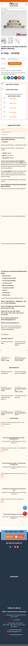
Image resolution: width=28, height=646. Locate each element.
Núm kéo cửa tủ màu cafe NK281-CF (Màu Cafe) (6, 388)
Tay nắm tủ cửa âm (7, 283)
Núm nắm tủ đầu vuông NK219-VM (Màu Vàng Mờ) (20, 412)
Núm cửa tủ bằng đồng (8, 285)
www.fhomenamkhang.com (13, 323)
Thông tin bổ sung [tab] (6, 132)
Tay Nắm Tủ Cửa (13, 8)
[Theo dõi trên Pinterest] (15, 547)
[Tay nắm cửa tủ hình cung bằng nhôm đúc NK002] (21, 348)
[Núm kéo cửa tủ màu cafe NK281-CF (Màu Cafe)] (7, 378)
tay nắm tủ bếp (7, 72)
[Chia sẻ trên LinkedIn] (23, 77)
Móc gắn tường (6, 295)
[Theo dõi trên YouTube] (18, 547)
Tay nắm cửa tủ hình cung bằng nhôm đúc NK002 (20, 358)
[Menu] (2, 4)
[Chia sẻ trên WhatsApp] (5, 77)
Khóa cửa (4, 290)
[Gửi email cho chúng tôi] (13, 547)
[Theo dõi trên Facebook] (10, 547)
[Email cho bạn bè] (15, 77)
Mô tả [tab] (3, 129)
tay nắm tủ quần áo (12, 74)
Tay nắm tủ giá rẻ (22, 72)
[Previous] (3, 23)
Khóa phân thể (6, 292)
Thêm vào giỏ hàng (14, 63)
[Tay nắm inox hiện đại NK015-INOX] (7, 348)
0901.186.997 (13, 117)
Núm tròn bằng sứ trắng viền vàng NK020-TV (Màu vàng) (7, 412)
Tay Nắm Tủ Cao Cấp (15, 72)
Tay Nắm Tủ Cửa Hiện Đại (17, 70)
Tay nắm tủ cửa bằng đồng (8, 280)
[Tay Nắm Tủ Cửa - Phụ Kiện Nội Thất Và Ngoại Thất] (14, 4)
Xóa (26, 56)
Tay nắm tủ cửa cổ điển (8, 288)
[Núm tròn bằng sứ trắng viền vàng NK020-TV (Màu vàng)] (7, 402)
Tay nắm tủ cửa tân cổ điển (9, 278)
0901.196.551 (13, 108)
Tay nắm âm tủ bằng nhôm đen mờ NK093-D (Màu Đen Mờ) (20, 389)
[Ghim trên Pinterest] (19, 77)
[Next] (25, 23)
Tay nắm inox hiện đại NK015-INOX (5, 358)
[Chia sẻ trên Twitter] (12, 77)
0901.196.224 (13, 103)
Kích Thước (3, 58)
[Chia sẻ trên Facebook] (8, 77)
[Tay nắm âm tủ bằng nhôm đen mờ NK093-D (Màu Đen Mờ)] (21, 378)
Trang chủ (4, 8)
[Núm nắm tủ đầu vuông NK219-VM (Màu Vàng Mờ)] (21, 402)
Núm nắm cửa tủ (6, 275)
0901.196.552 (13, 112)
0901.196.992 (13, 98)
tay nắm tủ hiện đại (4, 74)
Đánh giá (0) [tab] (5, 134)
